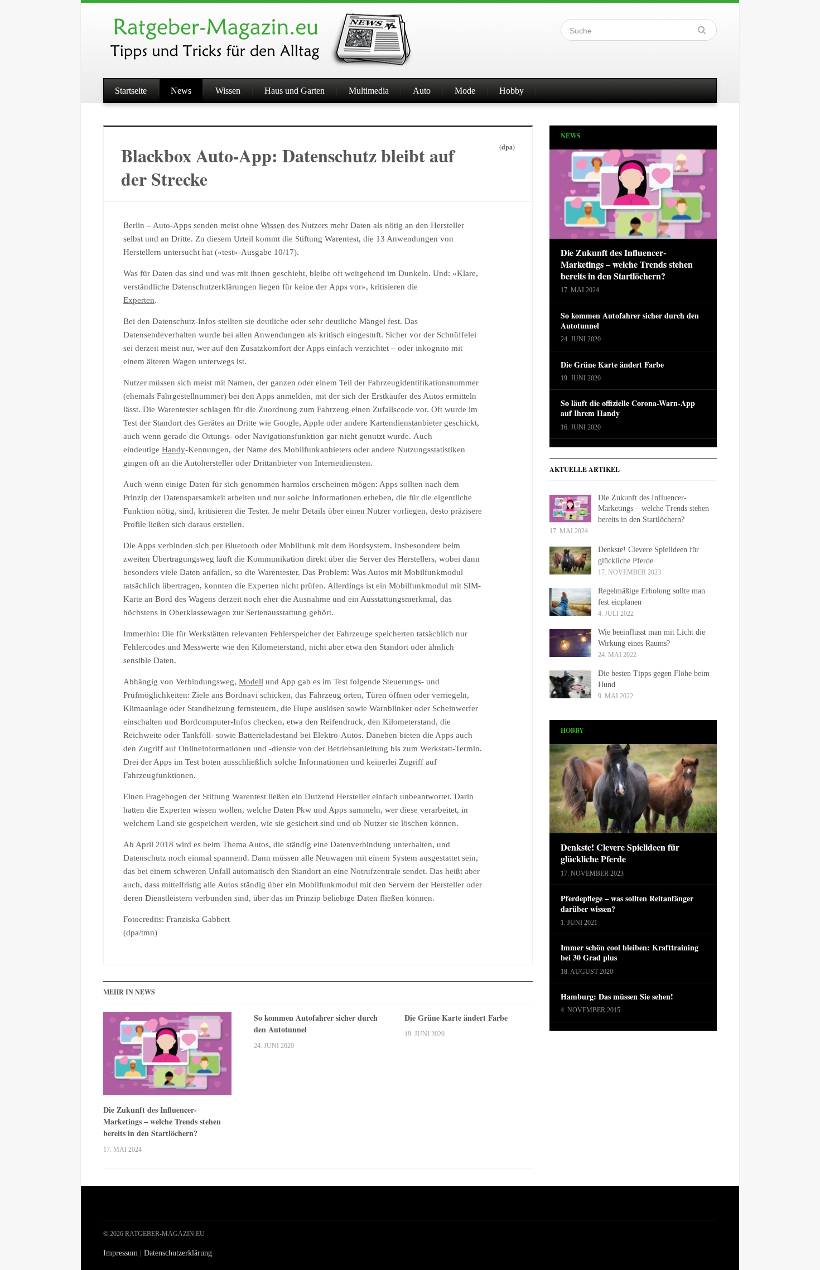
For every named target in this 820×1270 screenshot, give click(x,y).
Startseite (131, 90)
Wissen (227, 90)
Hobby (511, 90)
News (181, 90)
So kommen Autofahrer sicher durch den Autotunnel (316, 1023)
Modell (251, 681)
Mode (465, 90)
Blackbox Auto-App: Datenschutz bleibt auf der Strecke (288, 167)
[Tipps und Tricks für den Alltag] (270, 34)
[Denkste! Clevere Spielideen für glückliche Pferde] (633, 792)
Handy (173, 449)
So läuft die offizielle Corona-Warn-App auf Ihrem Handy (628, 408)
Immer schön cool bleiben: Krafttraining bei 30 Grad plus (629, 953)
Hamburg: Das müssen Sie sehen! (617, 997)
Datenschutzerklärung (178, 1253)
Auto (422, 90)
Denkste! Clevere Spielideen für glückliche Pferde (620, 853)
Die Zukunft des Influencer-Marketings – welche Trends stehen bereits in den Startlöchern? (162, 1121)
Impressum (120, 1253)
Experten (139, 300)
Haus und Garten (294, 90)
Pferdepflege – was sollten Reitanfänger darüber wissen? (627, 904)
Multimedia (369, 90)
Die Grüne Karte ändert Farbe (456, 1017)
